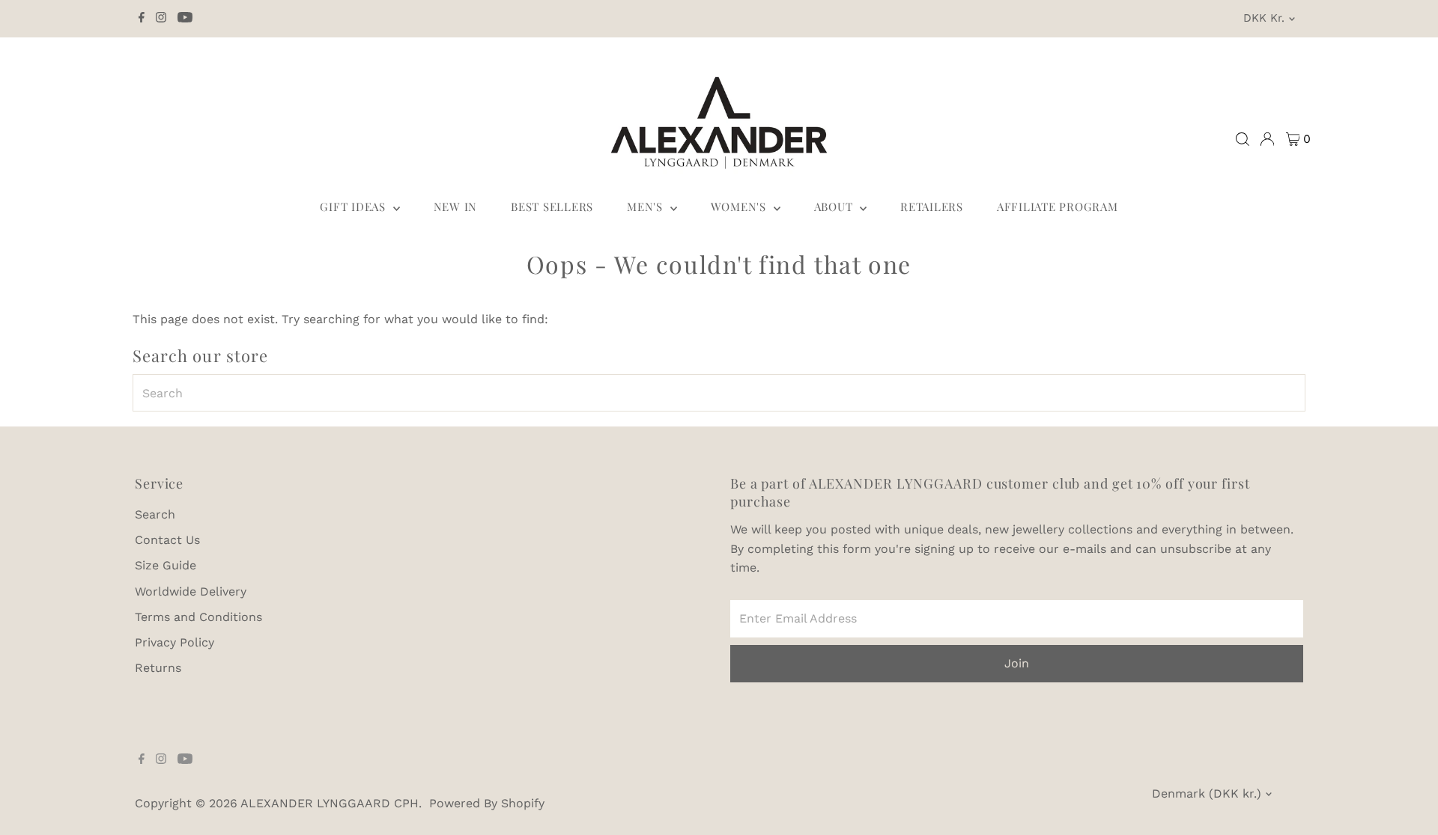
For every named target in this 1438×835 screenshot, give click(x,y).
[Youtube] (185, 19)
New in (456, 206)
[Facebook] (141, 19)
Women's (740, 206)
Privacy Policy (174, 642)
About (835, 206)
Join (1016, 663)
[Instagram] (161, 19)
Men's (647, 206)
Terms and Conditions (198, 617)
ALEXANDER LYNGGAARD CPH (329, 803)
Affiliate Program (1057, 206)
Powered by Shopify (486, 803)
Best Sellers (552, 206)
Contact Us (167, 540)
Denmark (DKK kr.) (1206, 793)
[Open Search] (1242, 139)
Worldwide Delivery (190, 591)
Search (155, 514)
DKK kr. (1263, 18)
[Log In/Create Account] (1267, 139)
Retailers (931, 206)
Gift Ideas (354, 206)
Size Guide (165, 565)
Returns (158, 668)
